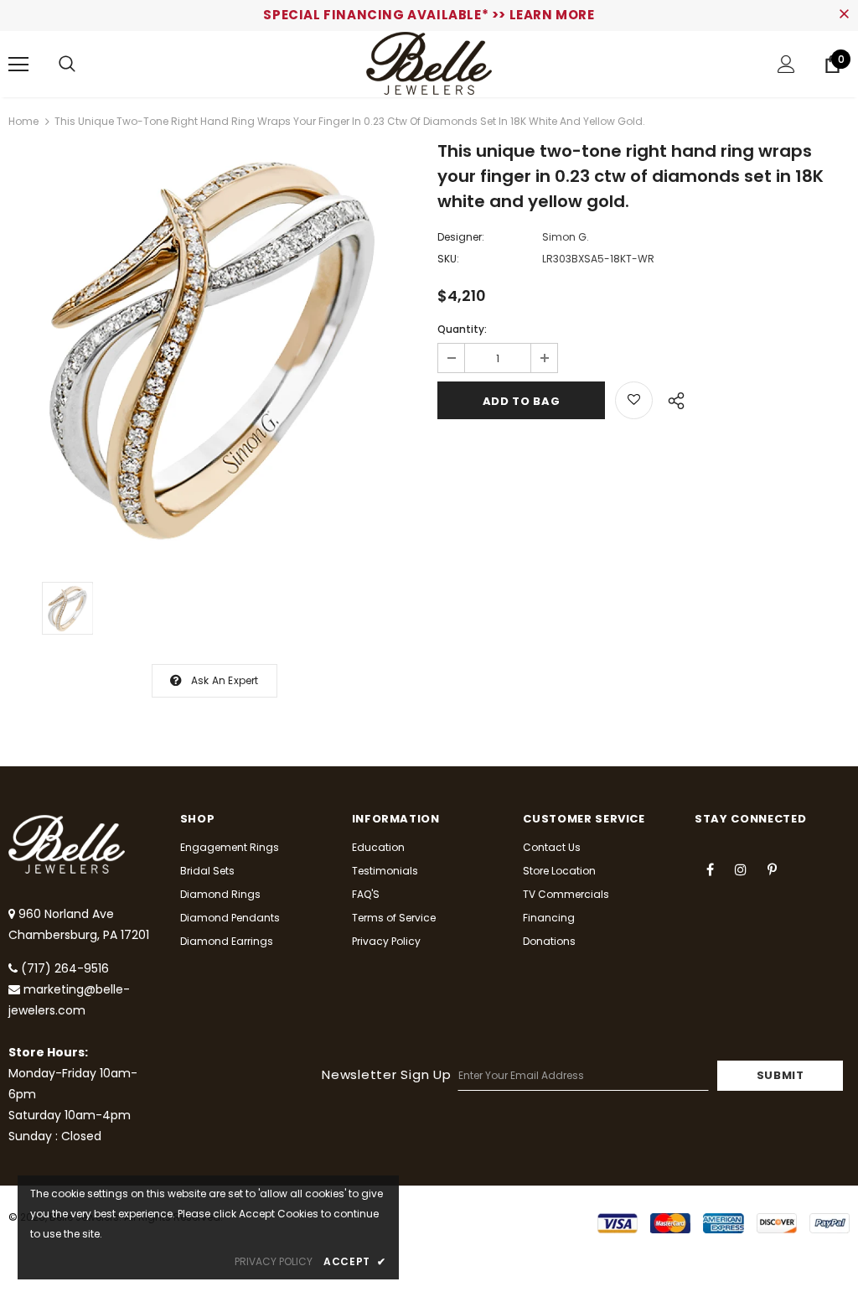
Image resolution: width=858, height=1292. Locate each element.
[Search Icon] (67, 64)
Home (23, 121)
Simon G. (565, 237)
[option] (214, 350)
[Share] (671, 398)
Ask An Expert (225, 680)
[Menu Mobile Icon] (18, 64)
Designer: (460, 237)
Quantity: (462, 329)
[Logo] (429, 63)
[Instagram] (741, 869)
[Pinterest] (772, 869)
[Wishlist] (634, 400)
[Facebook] (710, 869)
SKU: (448, 259)
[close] (843, 15)
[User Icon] (786, 64)
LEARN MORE (552, 14)
